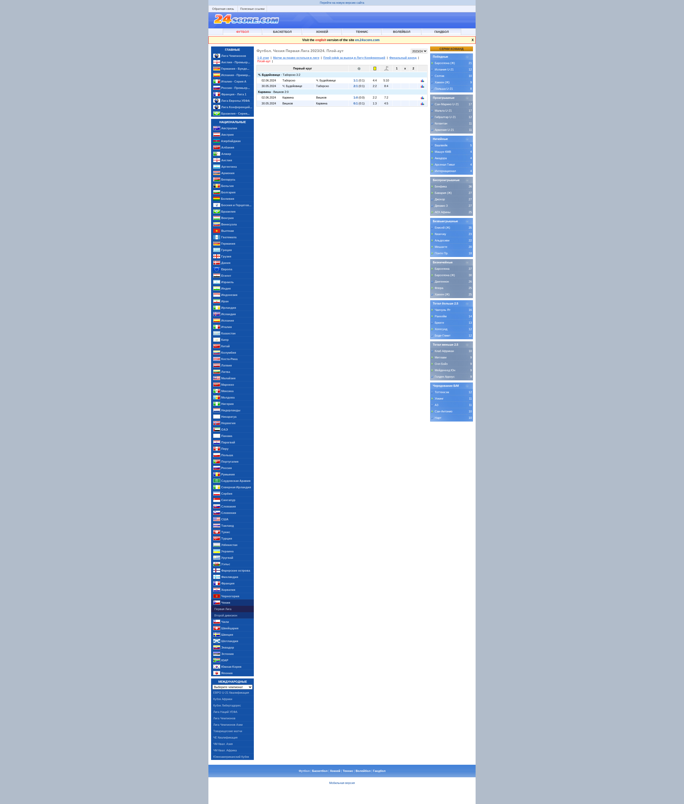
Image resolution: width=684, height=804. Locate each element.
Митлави (440, 357)
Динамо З (441, 205)
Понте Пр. (441, 253)
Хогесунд (441, 329)
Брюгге (439, 322)
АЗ (436, 405)
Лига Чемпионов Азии (228, 724)
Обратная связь (223, 8)
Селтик (439, 75)
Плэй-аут (263, 61)
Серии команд (452, 48)
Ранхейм (441, 316)
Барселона (442, 268)
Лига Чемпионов (233, 55)
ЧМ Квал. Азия (223, 744)
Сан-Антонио (443, 411)
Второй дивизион (225, 615)
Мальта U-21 (443, 110)
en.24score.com (367, 40)
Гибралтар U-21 (445, 117)
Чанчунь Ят (442, 309)
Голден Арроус (445, 376)
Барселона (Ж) (445, 63)
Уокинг (439, 398)
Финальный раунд (403, 57)
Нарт (438, 417)
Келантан (441, 123)
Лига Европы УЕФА (235, 100)
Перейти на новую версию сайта (342, 2)
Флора (439, 288)
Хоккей (322, 31)
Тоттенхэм (442, 392)
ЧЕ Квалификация (225, 737)
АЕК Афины (442, 212)
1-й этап (263, 57)
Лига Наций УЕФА (225, 711)
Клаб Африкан (444, 351)
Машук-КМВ (443, 151)
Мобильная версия (342, 783)
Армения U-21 (444, 129)
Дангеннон (442, 281)
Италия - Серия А (233, 81)
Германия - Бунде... (235, 68)
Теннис (362, 31)
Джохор (440, 199)
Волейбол (401, 31)
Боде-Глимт (442, 335)
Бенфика (441, 186)
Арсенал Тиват (445, 164)
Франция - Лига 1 (233, 94)
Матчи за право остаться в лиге (296, 57)
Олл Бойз (441, 363)
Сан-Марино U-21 (447, 104)
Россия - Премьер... (235, 87)
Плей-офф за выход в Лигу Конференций (354, 57)
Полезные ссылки (252, 8)
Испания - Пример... (235, 75)
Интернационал (445, 171)
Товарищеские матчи (227, 731)
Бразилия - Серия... (235, 113)
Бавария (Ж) (443, 192)
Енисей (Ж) (442, 227)
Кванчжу (440, 234)
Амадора (441, 158)
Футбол (242, 31)
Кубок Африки (222, 699)
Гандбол (441, 31)
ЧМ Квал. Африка (225, 750)
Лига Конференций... (236, 107)
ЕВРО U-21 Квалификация (231, 692)
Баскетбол (282, 31)
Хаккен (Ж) (442, 82)
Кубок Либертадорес (227, 705)
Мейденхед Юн (445, 370)
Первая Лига (222, 609)
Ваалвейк (441, 145)
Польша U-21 (444, 88)
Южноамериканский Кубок (231, 756)
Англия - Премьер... (235, 62)
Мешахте (441, 246)
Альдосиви (442, 240)
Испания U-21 (444, 69)
